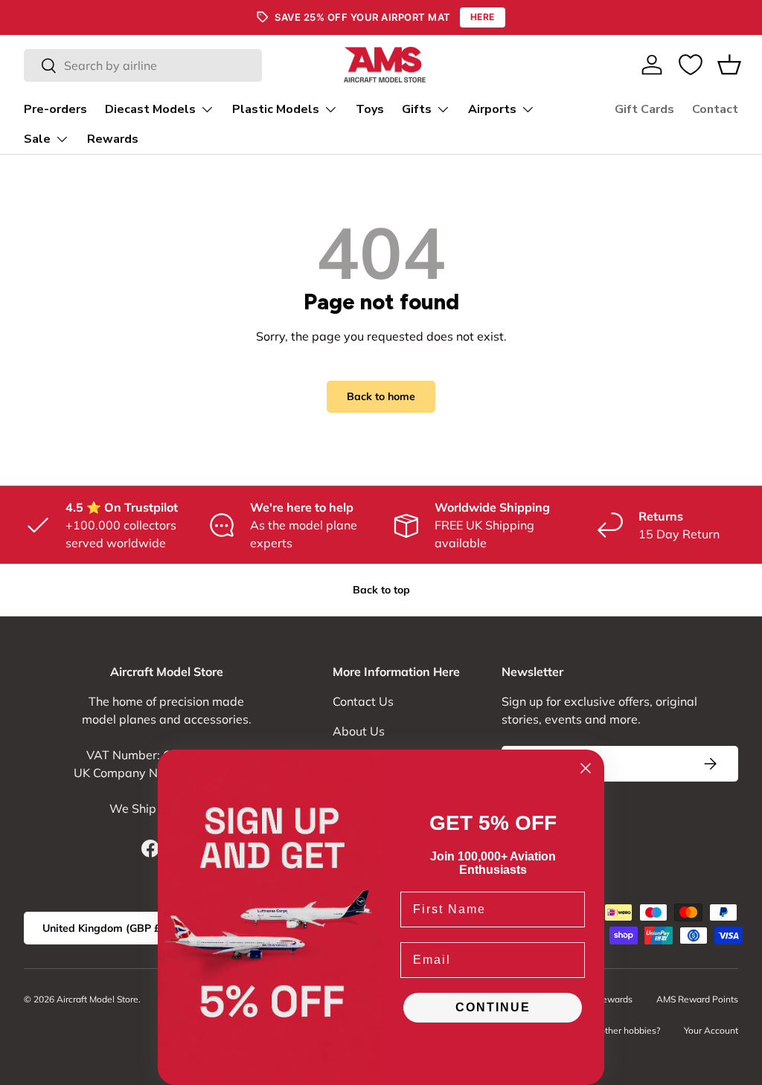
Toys (370, 109)
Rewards (112, 139)
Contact (715, 109)
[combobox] (143, 65)
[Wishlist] (690, 64)
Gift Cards (644, 109)
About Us (359, 731)
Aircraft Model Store (97, 999)
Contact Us (363, 701)
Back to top (381, 589)
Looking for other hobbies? (605, 1030)
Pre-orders (55, 109)
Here (482, 16)
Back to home (381, 396)
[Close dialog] (585, 768)
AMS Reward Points (697, 999)
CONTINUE (493, 1007)
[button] (729, 64)
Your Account (711, 1030)
